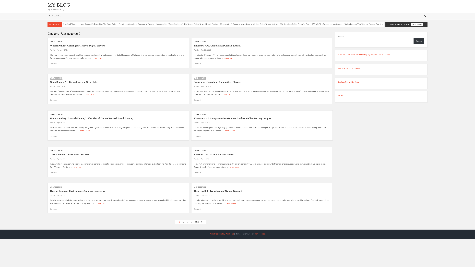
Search (341, 37)
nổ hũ (340, 96)
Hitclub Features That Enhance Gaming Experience (357, 24)
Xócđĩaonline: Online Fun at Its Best (288, 24)
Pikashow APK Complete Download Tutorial (217, 45)
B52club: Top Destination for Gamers (320, 24)
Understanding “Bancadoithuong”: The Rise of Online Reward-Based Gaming (180, 24)
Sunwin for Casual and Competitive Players (129, 24)
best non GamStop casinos (349, 68)
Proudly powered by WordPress (222, 234)
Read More (97, 58)
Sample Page (55, 16)
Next (197, 222)
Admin (52, 50)
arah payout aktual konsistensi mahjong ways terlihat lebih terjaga (364, 55)
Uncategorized (56, 42)
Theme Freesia (259, 234)
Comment (53, 64)
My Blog (59, 5)
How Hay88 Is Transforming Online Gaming (218, 190)
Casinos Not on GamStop (348, 82)
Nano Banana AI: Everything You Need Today (91, 24)
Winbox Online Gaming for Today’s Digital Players (77, 45)
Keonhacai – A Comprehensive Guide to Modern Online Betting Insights (242, 24)
